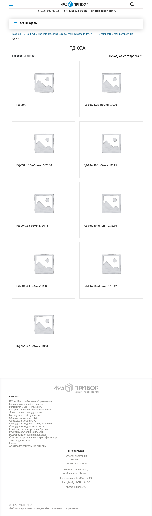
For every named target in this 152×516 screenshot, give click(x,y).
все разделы (28, 23)
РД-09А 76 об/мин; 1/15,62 (100, 285)
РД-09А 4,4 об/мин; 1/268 (32, 285)
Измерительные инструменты (25, 406)
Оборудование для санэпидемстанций (30, 423)
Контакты (76, 459)
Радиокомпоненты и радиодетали (28, 434)
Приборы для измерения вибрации (28, 429)
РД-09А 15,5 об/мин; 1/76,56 (34, 165)
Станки (13, 443)
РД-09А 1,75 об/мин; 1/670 (100, 104)
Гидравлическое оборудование (26, 404)
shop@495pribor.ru (103, 10)
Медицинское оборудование (25, 415)
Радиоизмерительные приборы (26, 432)
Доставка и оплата (76, 463)
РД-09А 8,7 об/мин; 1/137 (32, 346)
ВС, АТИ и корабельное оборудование (30, 401)
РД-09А (21, 104)
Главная (16, 34)
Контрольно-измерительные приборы (30, 409)
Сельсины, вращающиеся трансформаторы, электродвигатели (60, 34)
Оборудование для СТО (22, 420)
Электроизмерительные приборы (27, 445)
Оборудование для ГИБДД (24, 418)
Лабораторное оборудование (25, 412)
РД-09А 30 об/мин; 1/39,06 (100, 225)
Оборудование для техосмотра (26, 426)
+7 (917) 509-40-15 (47, 10)
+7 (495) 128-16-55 (75, 10)
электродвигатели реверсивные (116, 34)
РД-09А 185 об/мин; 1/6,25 (100, 165)
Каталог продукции (76, 455)
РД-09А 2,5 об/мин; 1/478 (32, 225)
